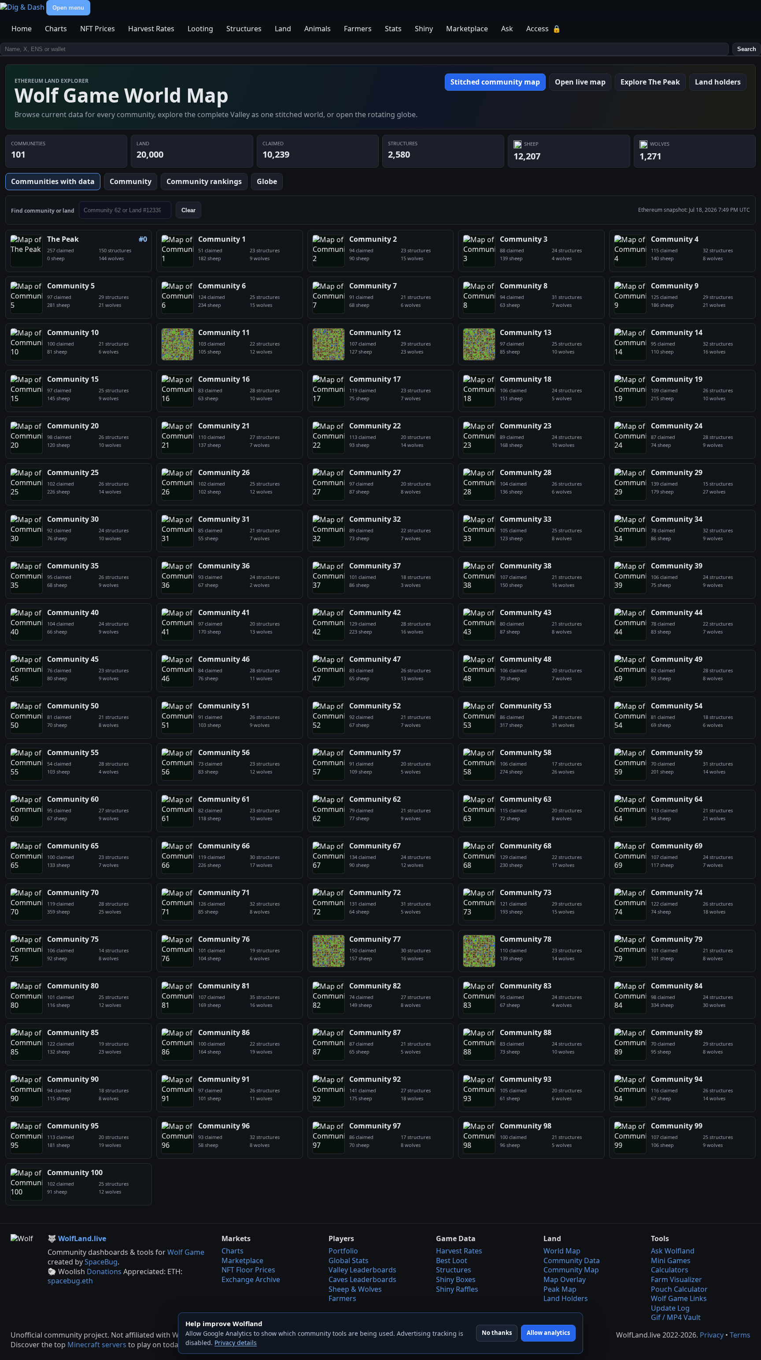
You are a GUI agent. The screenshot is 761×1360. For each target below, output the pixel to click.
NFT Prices (97, 28)
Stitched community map (495, 82)
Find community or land (42, 210)
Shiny (424, 28)
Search (746, 49)
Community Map (571, 1270)
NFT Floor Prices (248, 1270)
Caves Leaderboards (362, 1279)
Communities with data (53, 181)
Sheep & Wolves (355, 1289)
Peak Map (559, 1289)
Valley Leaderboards (362, 1270)
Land (283, 28)
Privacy (712, 1335)
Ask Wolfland (673, 1251)
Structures (244, 28)
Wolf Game (185, 1252)
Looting (200, 28)
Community (130, 181)
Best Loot (451, 1260)
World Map (561, 1251)
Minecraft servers (96, 1344)
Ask (507, 28)
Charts (56, 28)
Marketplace (467, 28)
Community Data (571, 1260)
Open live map (580, 82)
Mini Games (671, 1260)
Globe (267, 181)
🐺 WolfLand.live (77, 1238)
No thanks (497, 1333)
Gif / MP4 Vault (676, 1317)
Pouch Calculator (679, 1289)
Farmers (358, 28)
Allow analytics (548, 1333)
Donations (104, 1271)
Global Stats (349, 1260)
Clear (188, 210)
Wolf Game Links (679, 1298)
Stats (393, 28)
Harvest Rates (151, 28)
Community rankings (204, 181)
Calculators (669, 1270)
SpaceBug (101, 1262)
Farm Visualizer (676, 1279)
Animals (317, 28)
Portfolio (343, 1251)
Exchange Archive (251, 1279)
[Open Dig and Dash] (23, 7)
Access (543, 28)
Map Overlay (564, 1279)
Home (21, 28)
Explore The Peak (650, 82)
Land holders (718, 82)
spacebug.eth (70, 1281)
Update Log (670, 1308)
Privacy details (235, 1342)
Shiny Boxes (456, 1279)
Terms (740, 1335)
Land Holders (565, 1298)
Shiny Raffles (457, 1289)
